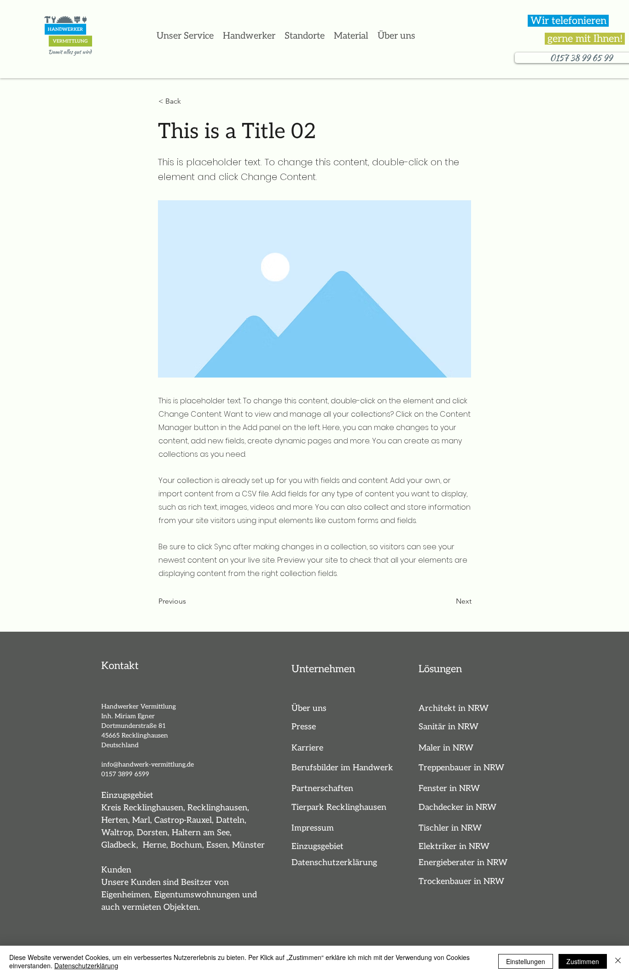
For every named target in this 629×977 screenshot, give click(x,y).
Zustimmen (582, 961)
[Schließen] (617, 961)
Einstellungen (525, 961)
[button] (304, 36)
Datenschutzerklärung (86, 965)
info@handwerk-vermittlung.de (147, 764)
